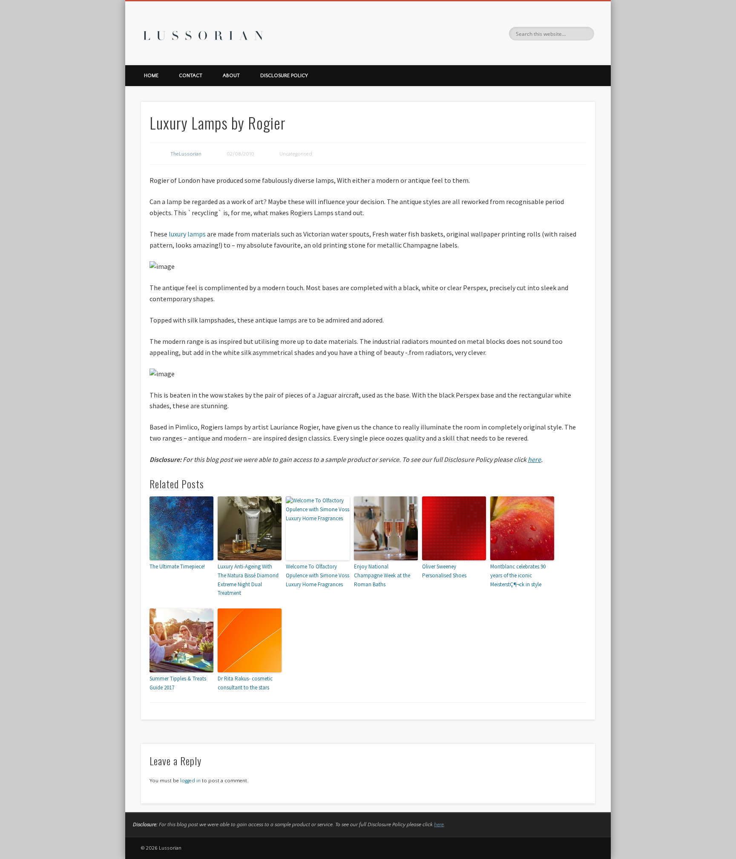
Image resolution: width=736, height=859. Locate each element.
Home (151, 75)
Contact (190, 75)
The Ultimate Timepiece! (177, 566)
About (231, 75)
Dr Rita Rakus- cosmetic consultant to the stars (245, 683)
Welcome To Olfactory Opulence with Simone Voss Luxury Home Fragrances (317, 575)
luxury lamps (187, 234)
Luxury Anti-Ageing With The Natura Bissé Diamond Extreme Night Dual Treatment (248, 580)
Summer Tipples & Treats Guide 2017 (178, 683)
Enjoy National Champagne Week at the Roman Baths (382, 575)
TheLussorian (185, 154)
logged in (190, 781)
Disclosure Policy (284, 75)
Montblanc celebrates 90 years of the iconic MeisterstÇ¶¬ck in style (518, 575)
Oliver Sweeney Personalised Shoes (444, 571)
